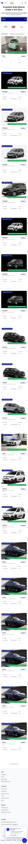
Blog (2, 800)
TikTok (14, 840)
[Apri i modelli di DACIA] (5, 27)
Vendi (2, 776)
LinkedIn (19, 840)
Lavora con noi (5, 798)
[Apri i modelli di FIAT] (13, 27)
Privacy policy (4, 807)
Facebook (9, 840)
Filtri (3, 19)
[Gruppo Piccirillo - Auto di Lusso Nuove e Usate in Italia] (12, 3)
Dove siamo (4, 789)
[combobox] (18, 34)
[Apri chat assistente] (24, 840)
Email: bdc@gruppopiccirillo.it (8, 822)
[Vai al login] (22, 3)
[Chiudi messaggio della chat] (25, 829)
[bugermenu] (25, 2)
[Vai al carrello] (2, 3)
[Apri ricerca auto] (5, 3)
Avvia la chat (13, 835)
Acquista (3, 774)
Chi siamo (3, 791)
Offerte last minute (5, 781)
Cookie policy (4, 810)
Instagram (3, 840)
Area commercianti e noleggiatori (9, 824)
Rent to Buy (4, 779)
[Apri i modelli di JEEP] (21, 27)
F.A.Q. (2, 795)
